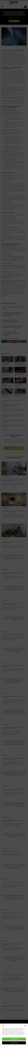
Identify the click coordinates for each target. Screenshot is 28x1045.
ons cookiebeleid (10, 1034)
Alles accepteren (14, 1039)
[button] (25, 1026)
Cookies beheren (14, 1042)
